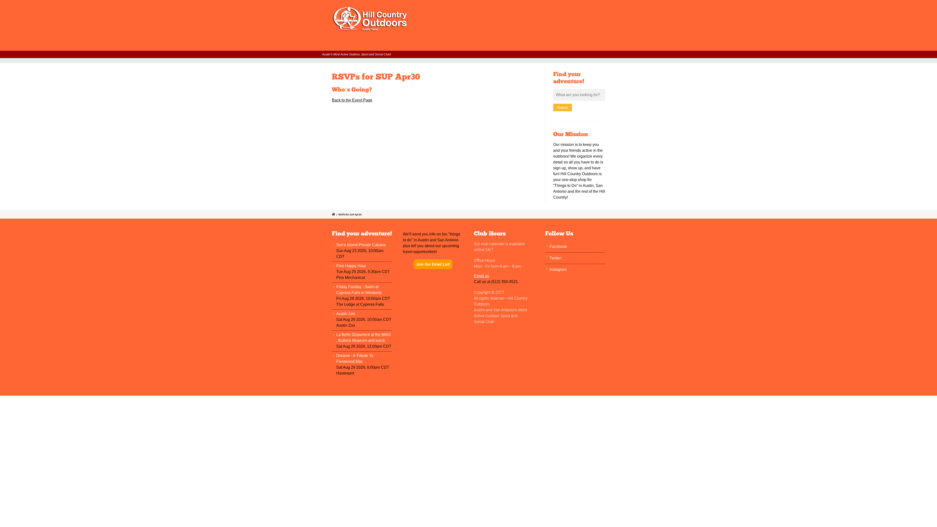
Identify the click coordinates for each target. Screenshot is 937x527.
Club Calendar (430, 44)
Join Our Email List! (433, 264)
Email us (481, 276)
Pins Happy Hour (351, 266)
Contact (592, 44)
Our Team (569, 44)
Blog (611, 44)
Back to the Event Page (352, 100)
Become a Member (491, 44)
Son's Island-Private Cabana (361, 245)
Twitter (555, 258)
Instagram (558, 269)
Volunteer (459, 44)
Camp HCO (543, 44)
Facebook (558, 246)
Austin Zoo (345, 314)
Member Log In (397, 44)
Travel (521, 44)
